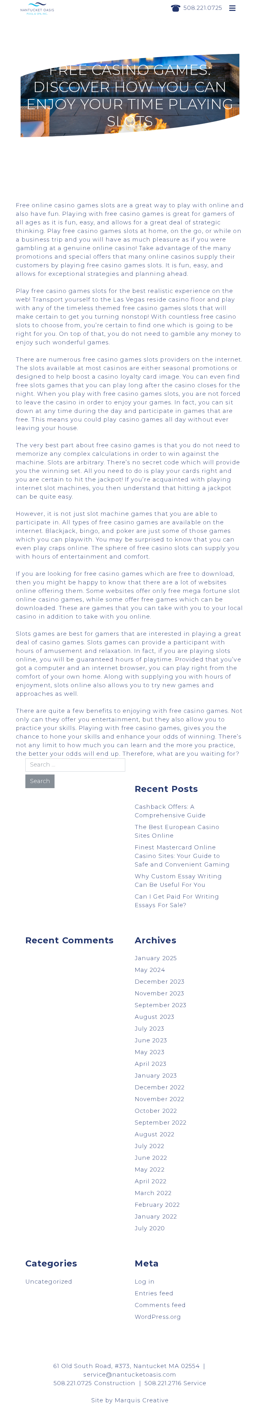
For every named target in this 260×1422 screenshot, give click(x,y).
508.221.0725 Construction (95, 1383)
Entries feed (154, 1293)
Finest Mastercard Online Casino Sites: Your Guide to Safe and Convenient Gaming (182, 856)
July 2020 (150, 1228)
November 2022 (159, 1099)
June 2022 (151, 1157)
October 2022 (156, 1110)
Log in (145, 1281)
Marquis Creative (142, 1400)
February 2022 (157, 1204)
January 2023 (156, 1075)
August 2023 (154, 1016)
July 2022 (149, 1146)
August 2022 (154, 1134)
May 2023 (150, 1052)
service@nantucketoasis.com (129, 1374)
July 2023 (149, 1028)
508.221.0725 (203, 7)
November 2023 (159, 993)
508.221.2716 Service (176, 1383)
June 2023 (151, 1040)
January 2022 (156, 1216)
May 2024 (150, 970)
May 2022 (150, 1169)
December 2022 (160, 1087)
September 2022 (160, 1122)
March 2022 (153, 1193)
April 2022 (150, 1181)
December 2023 (160, 981)
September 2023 (160, 1005)
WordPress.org (158, 1316)
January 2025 (156, 958)
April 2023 (150, 1063)
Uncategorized (48, 1281)
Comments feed (160, 1305)
